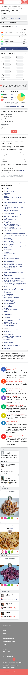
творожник (7, 193)
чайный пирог (7, 328)
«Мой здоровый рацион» (14, 177)
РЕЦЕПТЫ (5, 627)
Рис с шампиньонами (9, 341)
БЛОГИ (4, 630)
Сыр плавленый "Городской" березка (14, 285)
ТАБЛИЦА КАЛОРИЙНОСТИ (8, 638)
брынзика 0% (7, 238)
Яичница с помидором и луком (12, 336)
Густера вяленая (8, 241)
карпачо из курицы (9, 227)
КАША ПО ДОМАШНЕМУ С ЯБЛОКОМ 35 (14, 204)
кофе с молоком (8, 347)
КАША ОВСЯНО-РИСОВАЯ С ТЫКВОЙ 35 (14, 202)
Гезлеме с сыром (8, 275)
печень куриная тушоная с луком (13, 266)
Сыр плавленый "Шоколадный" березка (15, 283)
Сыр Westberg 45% (9, 213)
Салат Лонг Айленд (9, 244)
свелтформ (7, 348)
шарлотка (6, 188)
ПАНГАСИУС (7, 252)
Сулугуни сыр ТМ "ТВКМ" (10, 309)
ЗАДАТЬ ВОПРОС (6, 653)
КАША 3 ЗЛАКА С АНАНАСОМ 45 (12, 197)
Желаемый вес (5, 124)
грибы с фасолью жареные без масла (14, 281)
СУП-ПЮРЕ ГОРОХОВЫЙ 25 (11, 210)
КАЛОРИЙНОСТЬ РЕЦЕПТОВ (9, 641)
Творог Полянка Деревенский (12, 345)
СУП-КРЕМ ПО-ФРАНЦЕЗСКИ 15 (12, 229)
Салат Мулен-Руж (8, 239)
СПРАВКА (5, 649)
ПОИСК (4, 636)
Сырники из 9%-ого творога (11, 258)
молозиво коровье (9, 261)
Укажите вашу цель (6, 114)
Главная (3, 6)
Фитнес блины (8, 299)
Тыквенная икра (8, 331)
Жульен (6, 190)
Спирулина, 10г (8, 314)
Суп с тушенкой (8, 250)
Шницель (21, 8)
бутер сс (6, 311)
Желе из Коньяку (8, 320)
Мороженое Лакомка (9, 201)
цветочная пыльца (9, 300)
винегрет (6, 313)
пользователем (15, 17)
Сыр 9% (6, 194)
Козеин (5, 205)
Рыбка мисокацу (8, 322)
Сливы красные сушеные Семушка (13, 271)
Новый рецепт (7, 305)
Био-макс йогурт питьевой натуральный (15, 246)
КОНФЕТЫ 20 (7, 230)
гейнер (5, 247)
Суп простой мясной (9, 337)
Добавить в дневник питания (14, 49)
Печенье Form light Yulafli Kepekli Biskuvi (15, 289)
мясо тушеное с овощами (11, 288)
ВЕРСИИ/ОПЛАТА (6, 651)
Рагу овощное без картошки (11, 327)
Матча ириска (7, 317)
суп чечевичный (8, 294)
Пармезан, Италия (9, 263)
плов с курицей (8, 333)
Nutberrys (6, 316)
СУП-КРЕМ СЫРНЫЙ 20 (10, 219)
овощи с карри (8, 306)
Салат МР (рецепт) (9, 325)
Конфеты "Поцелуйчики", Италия (13, 264)
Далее (14, 131)
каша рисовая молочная (10, 232)
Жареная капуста (8, 260)
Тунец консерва (8, 249)
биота (5, 255)
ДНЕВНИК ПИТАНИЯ (7, 625)
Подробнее (22, 170)
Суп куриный (7, 222)
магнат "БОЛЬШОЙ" (9, 334)
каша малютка (8, 344)
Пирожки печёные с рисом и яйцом (13, 215)
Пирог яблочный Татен (10, 253)
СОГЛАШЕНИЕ (6, 656)
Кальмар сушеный (9, 191)
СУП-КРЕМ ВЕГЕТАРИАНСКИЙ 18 (12, 225)
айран (5, 286)
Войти (25, 2)
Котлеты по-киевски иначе (11, 277)
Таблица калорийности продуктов (13, 6)
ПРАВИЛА (11, 656)
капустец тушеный (9, 303)
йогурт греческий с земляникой (12, 280)
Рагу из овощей (8, 295)
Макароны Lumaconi (9, 218)
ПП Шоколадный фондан (10, 323)
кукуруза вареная (8, 342)
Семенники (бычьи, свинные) (12, 319)
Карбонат (6, 199)
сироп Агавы (7, 269)
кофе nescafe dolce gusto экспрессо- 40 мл (15, 302)
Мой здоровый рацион (15, 18)
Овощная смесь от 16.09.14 (11, 330)
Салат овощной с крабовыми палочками (15, 233)
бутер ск (6, 196)
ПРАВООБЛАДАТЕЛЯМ (7, 646)
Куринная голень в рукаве (11, 224)
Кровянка (6, 221)
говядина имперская (9, 267)
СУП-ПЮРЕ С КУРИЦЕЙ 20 (11, 216)
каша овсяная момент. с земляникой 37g (15, 278)
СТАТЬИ (4, 633)
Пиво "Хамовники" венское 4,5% (12, 243)
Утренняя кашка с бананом (11, 297)
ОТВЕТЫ (4, 644)
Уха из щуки (7, 339)
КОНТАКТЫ (13, 653)
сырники (6, 308)
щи (4, 257)
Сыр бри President (9, 211)
